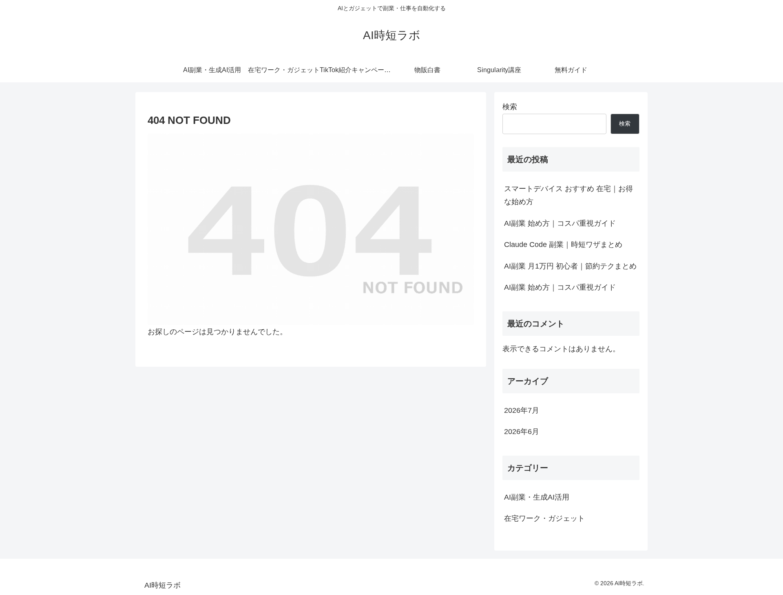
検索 (509, 107)
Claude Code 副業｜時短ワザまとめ (563, 244)
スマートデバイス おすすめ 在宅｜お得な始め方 (568, 195)
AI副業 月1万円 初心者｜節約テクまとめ (570, 266)
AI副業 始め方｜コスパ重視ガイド (560, 223)
